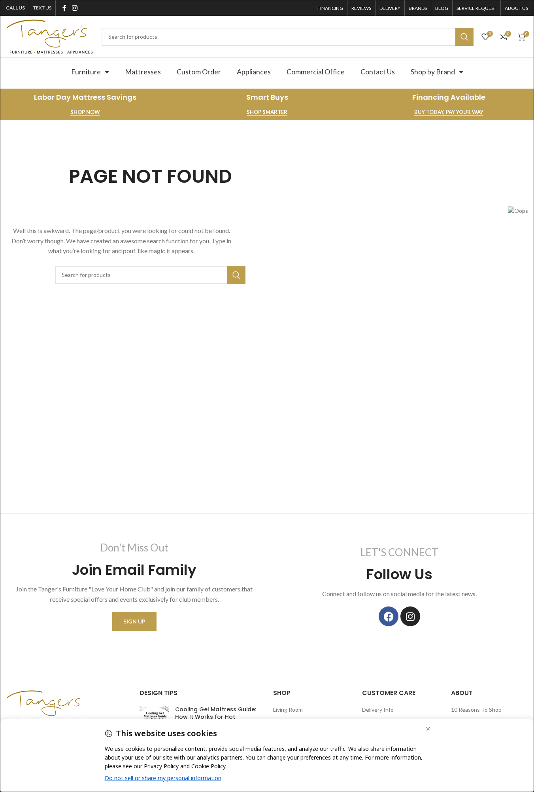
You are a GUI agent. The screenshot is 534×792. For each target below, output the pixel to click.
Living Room (288, 709)
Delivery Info (378, 709)
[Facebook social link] (64, 8)
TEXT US (42, 8)
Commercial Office (316, 71)
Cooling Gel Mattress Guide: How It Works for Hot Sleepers (215, 717)
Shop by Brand (433, 71)
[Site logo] (50, 35)
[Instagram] (410, 616)
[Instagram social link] (74, 8)
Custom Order (199, 71)
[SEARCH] (464, 37)
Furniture (86, 71)
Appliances (254, 71)
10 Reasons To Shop (476, 709)
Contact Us (377, 71)
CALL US (15, 8)
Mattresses (143, 71)
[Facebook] (388, 616)
